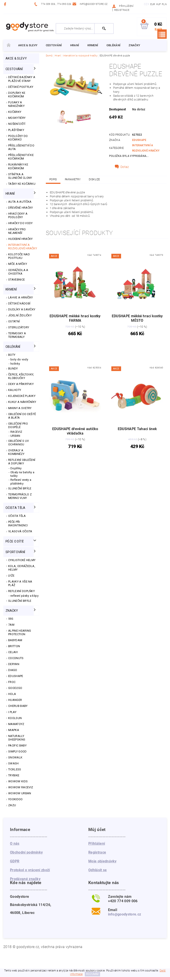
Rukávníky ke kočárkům (18, 166)
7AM (11, 624)
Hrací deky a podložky (17, 215)
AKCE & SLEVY (28, 45)
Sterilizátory (18, 327)
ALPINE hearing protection (19, 632)
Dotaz (124, 167)
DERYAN (13, 664)
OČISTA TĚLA (17, 515)
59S (10, 618)
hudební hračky (20, 238)
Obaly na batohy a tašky (22, 474)
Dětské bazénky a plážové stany (21, 78)
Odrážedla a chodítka (18, 271)
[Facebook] (5, 4)
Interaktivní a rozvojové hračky (22, 246)
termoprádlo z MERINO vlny (20, 496)
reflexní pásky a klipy (24, 595)
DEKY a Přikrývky (21, 384)
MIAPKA (13, 730)
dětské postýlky (20, 86)
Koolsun (15, 718)
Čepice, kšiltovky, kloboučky (21, 376)
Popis (53, 179)
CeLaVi (13, 652)
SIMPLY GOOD (17, 751)
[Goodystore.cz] (29, 26)
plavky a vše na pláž (20, 583)
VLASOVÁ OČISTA (20, 531)
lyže (11, 575)
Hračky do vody (20, 223)
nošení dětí (16, 123)
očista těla (15, 508)
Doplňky (15, 468)
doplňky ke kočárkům (16, 94)
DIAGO (12, 670)
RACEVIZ (16, 431)
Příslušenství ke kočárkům (21, 156)
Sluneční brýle (19, 488)
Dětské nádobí (19, 303)
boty (11, 354)
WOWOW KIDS (18, 781)
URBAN (15, 435)
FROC (11, 682)
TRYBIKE (13, 775)
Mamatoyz (16, 724)
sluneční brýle (19, 600)
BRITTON (14, 646)
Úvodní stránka (8, 45)
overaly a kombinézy (16, 452)
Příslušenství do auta (21, 147)
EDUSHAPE (15, 676)
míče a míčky (17, 263)
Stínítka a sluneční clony (20, 176)
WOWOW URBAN (19, 793)
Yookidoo (15, 799)
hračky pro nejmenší (17, 231)
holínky (15, 363)
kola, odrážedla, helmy (21, 567)
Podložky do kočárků (18, 137)
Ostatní (14, 321)
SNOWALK (15, 757)
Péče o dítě (15, 541)
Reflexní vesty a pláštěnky (20, 481)
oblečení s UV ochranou (18, 442)
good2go (15, 688)
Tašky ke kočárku (21, 183)
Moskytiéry (16, 117)
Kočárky (14, 111)
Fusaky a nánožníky (16, 104)
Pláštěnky (16, 130)
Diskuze (94, 179)
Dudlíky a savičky (21, 309)
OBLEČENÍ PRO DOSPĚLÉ (18, 425)
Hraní (74, 45)
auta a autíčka (19, 201)
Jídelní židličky (20, 315)
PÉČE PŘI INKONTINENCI (18, 523)
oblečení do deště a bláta (22, 415)
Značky (134, 45)
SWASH (13, 763)
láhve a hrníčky (20, 297)
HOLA (12, 694)
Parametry (73, 179)
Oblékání (113, 45)
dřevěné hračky (20, 207)
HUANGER (15, 700)
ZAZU (12, 805)
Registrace (121, 10)
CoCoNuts (16, 658)
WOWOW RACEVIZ (20, 787)
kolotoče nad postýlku (19, 256)
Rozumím (92, 974)
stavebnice (16, 279)
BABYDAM (15, 640)
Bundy (13, 368)
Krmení (92, 45)
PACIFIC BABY (17, 745)
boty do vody (19, 359)
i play (12, 712)
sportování (15, 552)
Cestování (54, 45)
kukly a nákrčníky (22, 402)
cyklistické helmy (21, 560)
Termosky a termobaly (17, 335)
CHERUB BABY (18, 706)
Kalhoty (14, 390)
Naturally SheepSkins (16, 737)
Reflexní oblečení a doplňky (21, 461)
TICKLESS (14, 769)
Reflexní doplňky (21, 591)
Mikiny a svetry (20, 408)
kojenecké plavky (21, 396)
